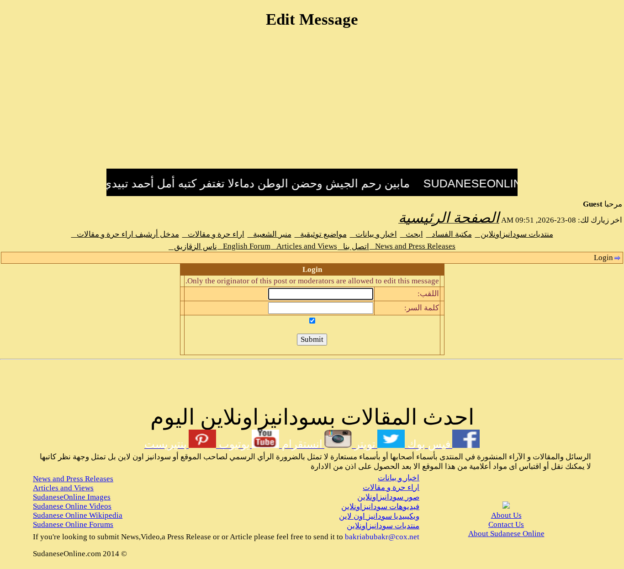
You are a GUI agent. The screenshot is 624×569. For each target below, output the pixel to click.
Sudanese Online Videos (72, 506)
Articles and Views (304, 246)
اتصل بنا (353, 246)
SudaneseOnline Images (72, 497)
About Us (506, 515)
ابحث (411, 234)
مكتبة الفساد (449, 234)
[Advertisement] (312, 104)
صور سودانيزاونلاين (388, 497)
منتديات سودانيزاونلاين (514, 234)
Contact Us (506, 524)
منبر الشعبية (269, 234)
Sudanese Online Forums (73, 524)
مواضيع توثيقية (321, 234)
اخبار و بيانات (373, 234)
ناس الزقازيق (193, 246)
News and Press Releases (412, 246)
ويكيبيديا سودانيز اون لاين (379, 516)
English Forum (243, 246)
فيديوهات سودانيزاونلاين (380, 506)
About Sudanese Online (506, 533)
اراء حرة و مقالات (213, 234)
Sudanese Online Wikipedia (77, 515)
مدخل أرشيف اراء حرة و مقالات (125, 234)
